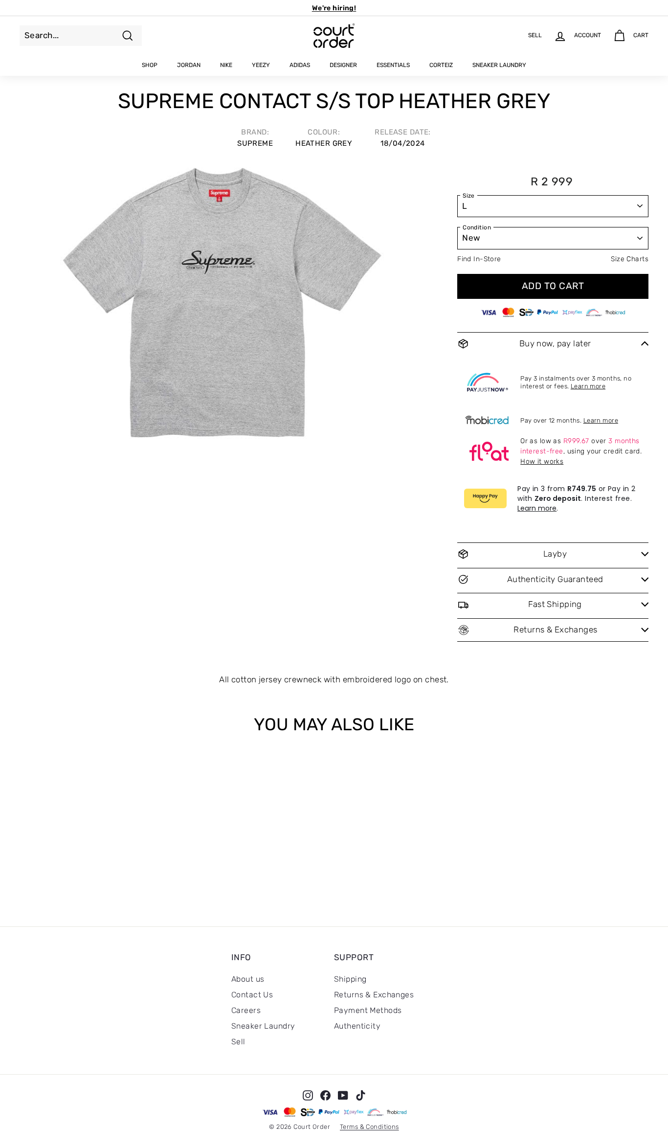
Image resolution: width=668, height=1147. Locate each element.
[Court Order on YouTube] (343, 1095)
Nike (226, 65)
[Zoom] (222, 307)
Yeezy (261, 65)
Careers (246, 1010)
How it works (541, 461)
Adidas (299, 65)
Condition (477, 227)
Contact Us (252, 994)
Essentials (393, 65)
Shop (149, 65)
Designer (343, 65)
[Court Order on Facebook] (325, 1095)
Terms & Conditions (369, 1126)
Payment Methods (367, 1010)
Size (469, 195)
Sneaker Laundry (499, 65)
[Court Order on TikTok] (361, 1095)
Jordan (188, 65)
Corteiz (441, 65)
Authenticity (357, 1026)
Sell (238, 1041)
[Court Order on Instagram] (308, 1095)
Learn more (588, 386)
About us (247, 979)
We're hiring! (334, 8)
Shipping (350, 979)
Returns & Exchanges (374, 994)
